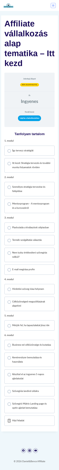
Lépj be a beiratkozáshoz (29, 118)
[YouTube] (35, 450)
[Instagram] (29, 450)
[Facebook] (23, 450)
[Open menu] (53, 5)
